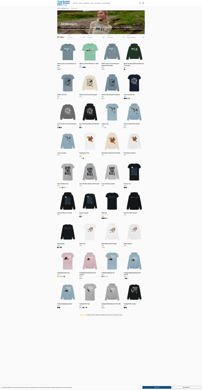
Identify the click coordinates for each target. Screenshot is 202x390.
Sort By (128, 35)
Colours (109, 35)
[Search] (140, 3)
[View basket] (143, 3)
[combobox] (76, 37)
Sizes (89, 35)
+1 (66, 187)
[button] (83, 37)
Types (69, 35)
